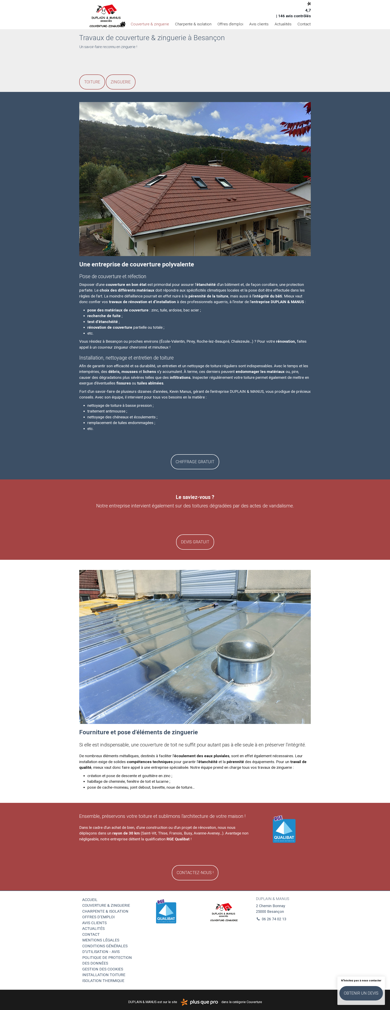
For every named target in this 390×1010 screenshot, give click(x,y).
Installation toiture (103, 974)
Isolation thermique (103, 980)
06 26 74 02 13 (273, 919)
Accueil (123, 24)
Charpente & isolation (193, 24)
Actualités (283, 24)
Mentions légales (100, 940)
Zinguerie (121, 82)
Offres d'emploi (230, 24)
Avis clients (259, 24)
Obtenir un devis (361, 993)
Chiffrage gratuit (195, 461)
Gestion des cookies (102, 969)
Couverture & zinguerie (150, 24)
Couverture (254, 1002)
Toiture (92, 82)
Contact (304, 24)
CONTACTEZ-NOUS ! (195, 872)
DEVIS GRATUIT (195, 541)
